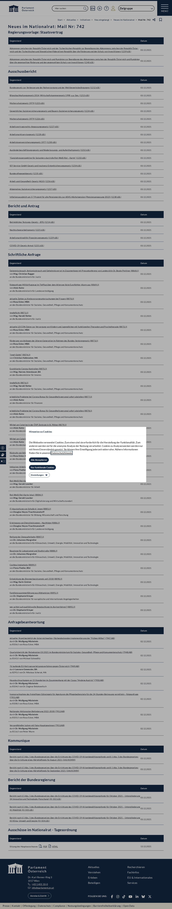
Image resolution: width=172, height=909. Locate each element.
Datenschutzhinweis (61, 453)
